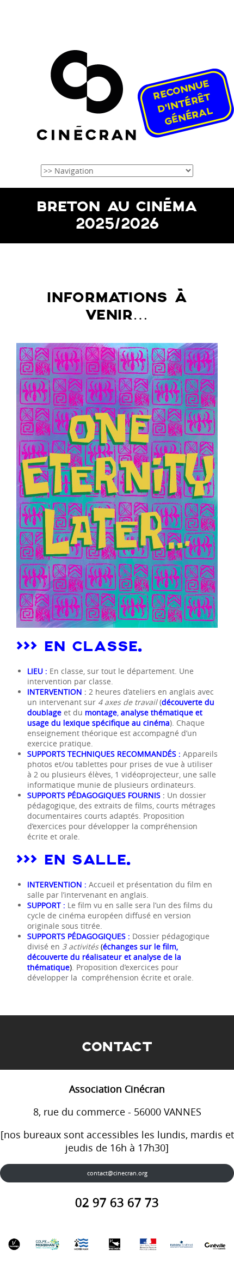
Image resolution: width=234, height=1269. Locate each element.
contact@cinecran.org (117, 1173)
